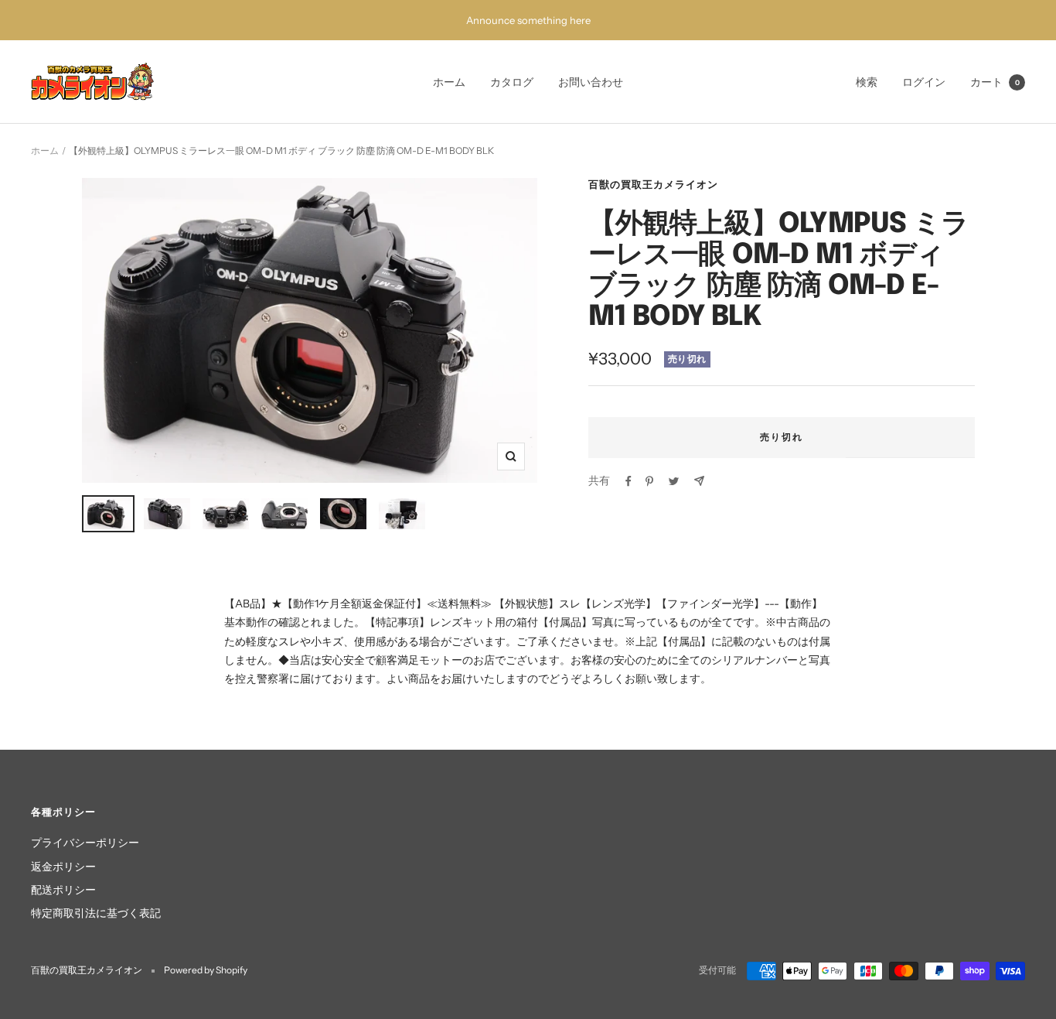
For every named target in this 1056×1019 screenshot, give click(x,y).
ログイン (923, 82)
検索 (866, 82)
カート (995, 82)
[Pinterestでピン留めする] (649, 481)
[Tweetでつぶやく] (673, 481)
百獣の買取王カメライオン (653, 184)
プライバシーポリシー (85, 843)
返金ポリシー (63, 867)
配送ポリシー (63, 890)
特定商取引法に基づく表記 (96, 913)
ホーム (449, 82)
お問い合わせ (590, 82)
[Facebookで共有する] (628, 481)
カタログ (511, 82)
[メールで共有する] (699, 481)
